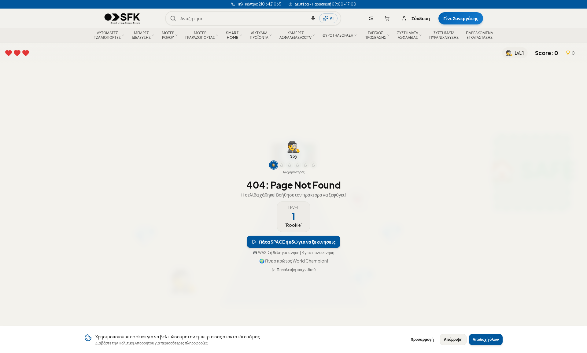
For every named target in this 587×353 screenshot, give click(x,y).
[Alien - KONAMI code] (313, 158)
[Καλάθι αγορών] (387, 18)
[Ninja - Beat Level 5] (281, 158)
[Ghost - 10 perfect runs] (289, 158)
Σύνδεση (421, 18)
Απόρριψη (453, 339)
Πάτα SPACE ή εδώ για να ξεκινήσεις (297, 234)
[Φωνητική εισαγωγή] (313, 18)
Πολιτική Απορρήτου (136, 343)
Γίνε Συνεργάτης (460, 18)
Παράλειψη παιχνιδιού (296, 276)
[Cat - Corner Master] (305, 158)
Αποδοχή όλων (486, 339)
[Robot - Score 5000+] (297, 158)
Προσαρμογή (422, 339)
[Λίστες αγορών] (371, 18)
